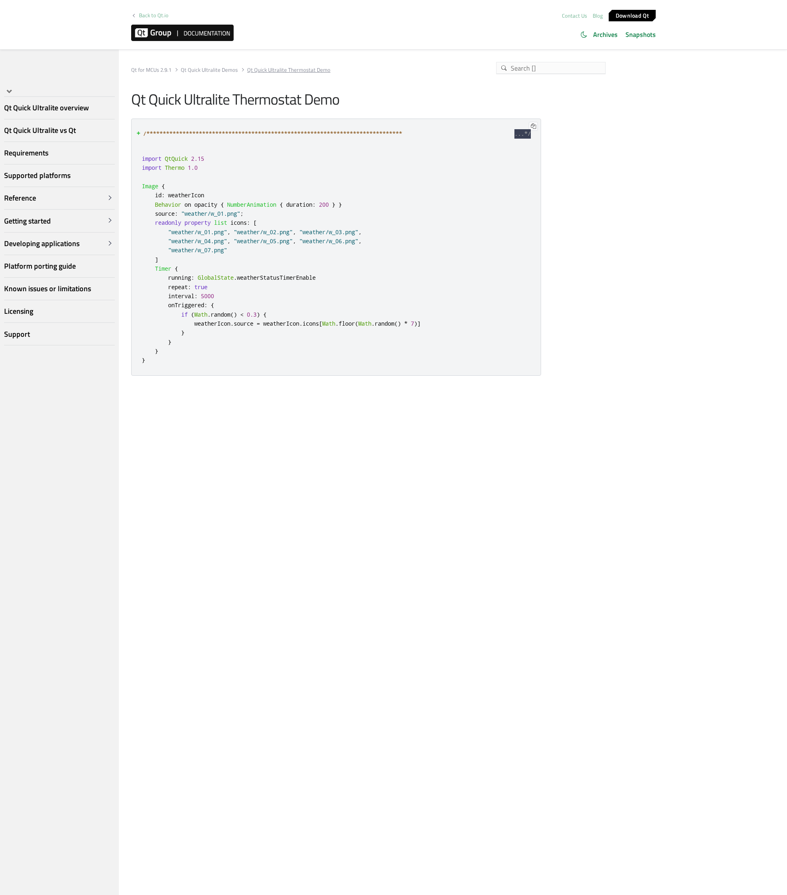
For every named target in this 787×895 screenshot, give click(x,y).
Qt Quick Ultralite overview (46, 107)
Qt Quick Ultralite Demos (209, 70)
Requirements (26, 152)
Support (17, 334)
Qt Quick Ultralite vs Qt (40, 130)
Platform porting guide (40, 266)
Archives (605, 34)
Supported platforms (37, 175)
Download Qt (632, 15)
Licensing (18, 311)
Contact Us (574, 15)
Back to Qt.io (153, 15)
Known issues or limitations (47, 288)
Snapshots (641, 34)
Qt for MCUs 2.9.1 (151, 70)
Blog (598, 15)
